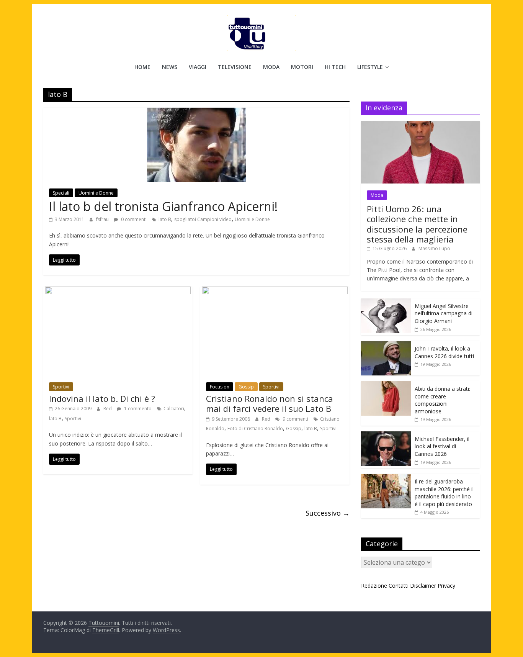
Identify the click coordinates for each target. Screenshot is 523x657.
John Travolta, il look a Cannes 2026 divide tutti (444, 352)
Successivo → (328, 513)
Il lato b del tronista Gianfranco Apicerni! (163, 206)
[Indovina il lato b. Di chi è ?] (118, 291)
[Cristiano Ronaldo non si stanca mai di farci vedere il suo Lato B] (275, 291)
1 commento (137, 408)
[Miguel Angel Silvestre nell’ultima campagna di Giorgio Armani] (386, 302)
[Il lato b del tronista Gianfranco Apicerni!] (196, 112)
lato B (165, 219)
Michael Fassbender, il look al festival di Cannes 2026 (442, 446)
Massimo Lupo (434, 248)
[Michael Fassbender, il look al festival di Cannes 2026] (386, 435)
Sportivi (61, 386)
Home (142, 66)
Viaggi (197, 66)
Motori (302, 66)
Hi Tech (335, 66)
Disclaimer (423, 585)
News (169, 66)
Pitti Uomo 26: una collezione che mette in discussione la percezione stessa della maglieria (417, 224)
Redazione (374, 585)
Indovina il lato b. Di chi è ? (102, 398)
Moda (271, 66)
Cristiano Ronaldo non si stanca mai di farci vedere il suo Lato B (269, 403)
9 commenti (294, 419)
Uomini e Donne (96, 193)
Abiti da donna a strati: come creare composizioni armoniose (442, 400)
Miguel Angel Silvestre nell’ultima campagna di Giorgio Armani (443, 313)
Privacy (446, 585)
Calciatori (173, 408)
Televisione (235, 66)
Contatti (399, 585)
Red (108, 408)
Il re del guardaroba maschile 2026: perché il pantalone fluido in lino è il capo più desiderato (444, 493)
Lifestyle (370, 66)
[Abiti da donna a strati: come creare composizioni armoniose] (386, 385)
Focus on (219, 386)
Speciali (61, 193)
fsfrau (103, 219)
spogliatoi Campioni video (203, 219)
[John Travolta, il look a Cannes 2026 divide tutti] (386, 345)
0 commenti (133, 219)
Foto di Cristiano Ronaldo (255, 428)
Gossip (246, 386)
